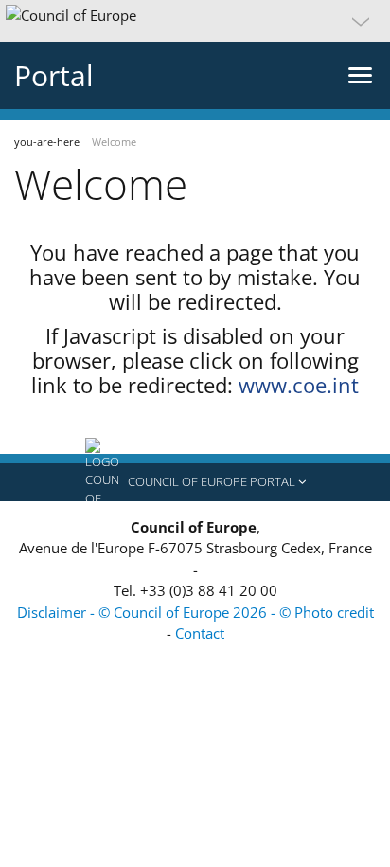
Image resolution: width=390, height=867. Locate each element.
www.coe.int (299, 384)
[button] (195, 21)
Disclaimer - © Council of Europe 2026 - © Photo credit (195, 612)
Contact (199, 632)
